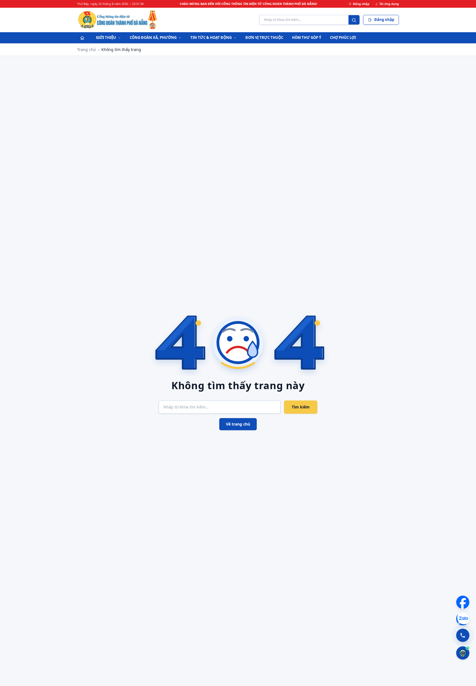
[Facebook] (462, 602)
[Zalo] (462, 618)
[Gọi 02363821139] (462, 635)
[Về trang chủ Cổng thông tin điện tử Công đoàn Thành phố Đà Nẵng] (117, 20)
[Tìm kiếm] (353, 20)
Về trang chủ (238, 424)
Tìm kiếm (301, 407)
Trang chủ (86, 49)
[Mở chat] (462, 653)
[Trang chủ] (82, 37)
